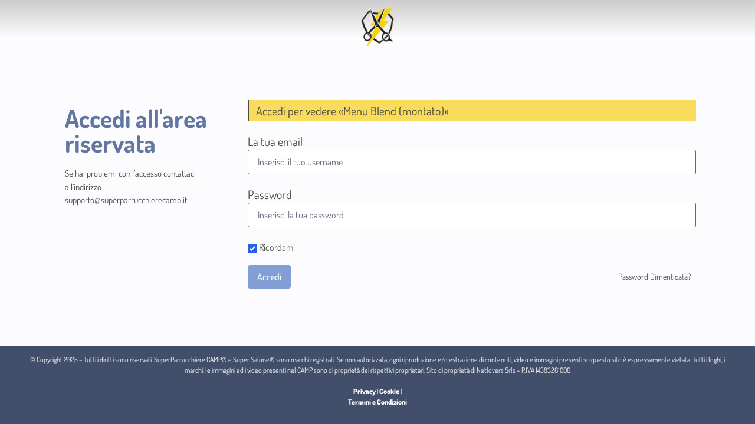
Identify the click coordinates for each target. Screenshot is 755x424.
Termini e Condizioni (377, 402)
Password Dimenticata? (654, 276)
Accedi (269, 277)
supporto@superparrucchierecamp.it (126, 200)
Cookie (389, 391)
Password (270, 194)
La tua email (275, 141)
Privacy (364, 391)
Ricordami (276, 248)
